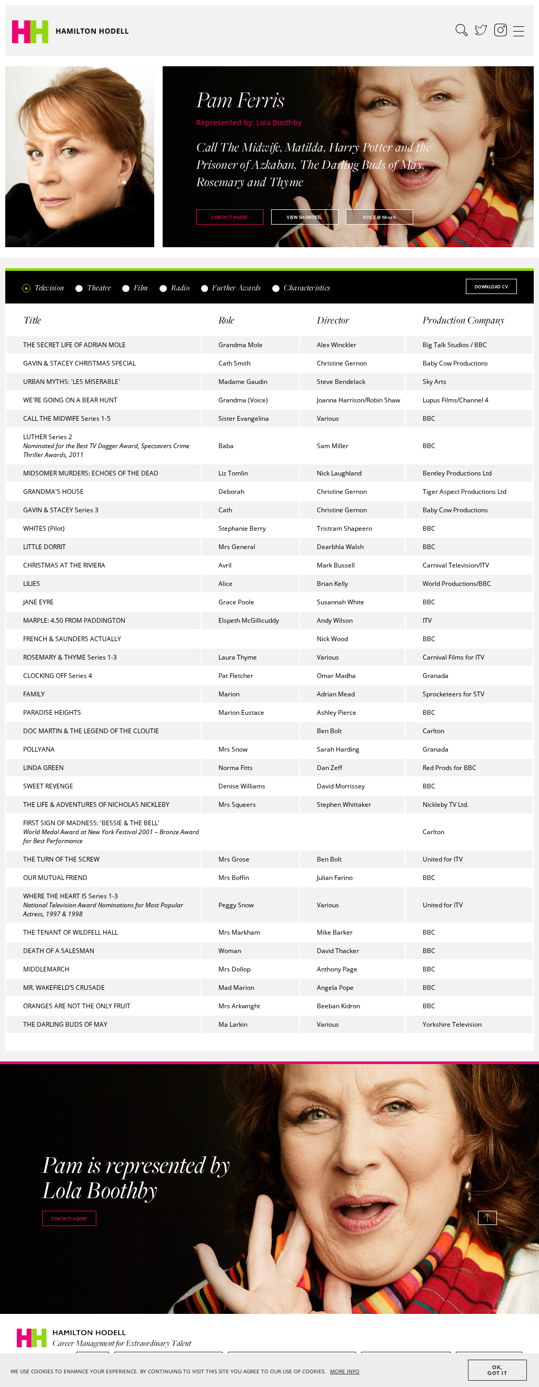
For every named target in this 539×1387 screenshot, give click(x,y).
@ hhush (379, 217)
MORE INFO (345, 1371)
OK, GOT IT (497, 1370)
